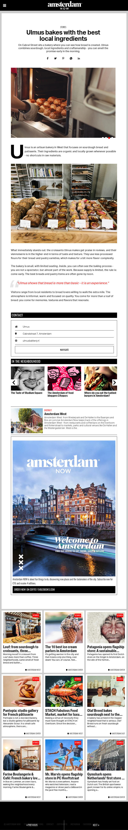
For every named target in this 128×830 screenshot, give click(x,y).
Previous (14, 382)
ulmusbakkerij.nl (31, 341)
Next (115, 382)
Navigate (64, 349)
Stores (63, 27)
